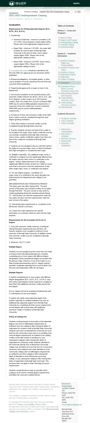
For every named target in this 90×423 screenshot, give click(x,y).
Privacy (20, 404)
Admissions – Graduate (66, 135)
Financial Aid (66, 141)
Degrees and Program (68, 40)
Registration (64, 77)
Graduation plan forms (19, 70)
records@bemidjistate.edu (72, 405)
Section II (28, 19)
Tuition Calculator (67, 123)
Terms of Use (41, 404)
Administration (66, 107)
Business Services (68, 138)
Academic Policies (67, 72)
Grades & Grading (67, 79)
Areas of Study (66, 38)
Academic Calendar (68, 118)
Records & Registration (65, 144)
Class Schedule (67, 121)
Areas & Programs (16, 19)
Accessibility (29, 404)
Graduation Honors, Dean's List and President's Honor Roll (69, 88)
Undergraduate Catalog (69, 42)
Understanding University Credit (67, 99)
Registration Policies (68, 75)
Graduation (38, 19)
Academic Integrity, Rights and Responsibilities (67, 63)
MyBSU (76, 3)
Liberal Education (66, 47)
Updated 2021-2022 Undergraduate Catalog (28, 14)
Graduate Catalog (67, 45)
